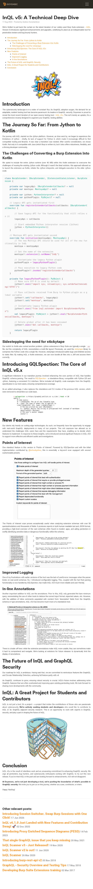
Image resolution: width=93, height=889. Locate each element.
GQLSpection (40, 378)
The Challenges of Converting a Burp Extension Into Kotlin (35, 43)
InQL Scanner (18, 855)
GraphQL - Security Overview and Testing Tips (41, 865)
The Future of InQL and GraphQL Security (24, 62)
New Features (13, 51)
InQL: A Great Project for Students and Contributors (28, 65)
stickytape (79, 349)
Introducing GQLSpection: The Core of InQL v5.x (26, 49)
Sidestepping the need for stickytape (26, 46)
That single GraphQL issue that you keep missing (43, 840)
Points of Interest (19, 54)
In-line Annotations (19, 59)
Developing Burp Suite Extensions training (38, 870)
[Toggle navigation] (87, 4)
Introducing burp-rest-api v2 (29, 860)
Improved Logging (19, 57)
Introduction (12, 38)
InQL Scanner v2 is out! (25, 850)
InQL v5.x (59, 115)
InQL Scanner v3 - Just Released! (32, 845)
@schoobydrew (35, 450)
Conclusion (11, 68)
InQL (88, 27)
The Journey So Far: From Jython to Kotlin (24, 40)
